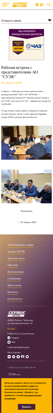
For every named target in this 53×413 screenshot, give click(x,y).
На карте (11, 328)
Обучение (12, 265)
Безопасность (14, 298)
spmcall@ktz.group (21, 347)
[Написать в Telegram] (37, 4)
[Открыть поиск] (49, 4)
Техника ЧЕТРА (16, 251)
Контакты (12, 291)
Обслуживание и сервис (20, 244)
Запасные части (16, 258)
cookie (32, 386)
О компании (14, 278)
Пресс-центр (14, 285)
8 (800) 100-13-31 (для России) (20, 334)
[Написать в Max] (42, 4)
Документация (15, 271)
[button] (26, 20)
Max (13, 342)
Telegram (15, 338)
